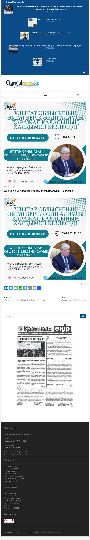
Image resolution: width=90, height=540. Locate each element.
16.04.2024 (9, 195)
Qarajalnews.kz (9, 532)
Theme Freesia (28, 532)
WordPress (37, 532)
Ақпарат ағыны (10, 187)
